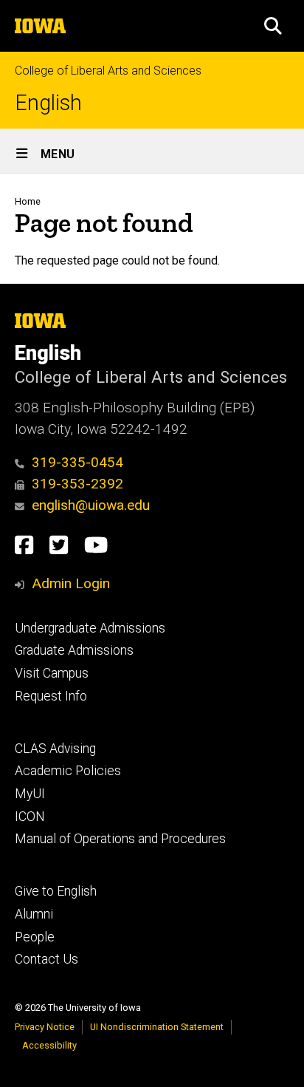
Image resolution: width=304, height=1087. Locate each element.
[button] (273, 26)
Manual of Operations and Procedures (120, 838)
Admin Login (71, 583)
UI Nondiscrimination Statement (157, 1026)
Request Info (51, 696)
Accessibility (49, 1045)
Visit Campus (52, 673)
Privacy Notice (45, 1026)
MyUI (30, 793)
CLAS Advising (55, 748)
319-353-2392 (77, 483)
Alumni (34, 914)
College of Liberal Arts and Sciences (108, 71)
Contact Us (46, 959)
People (35, 937)
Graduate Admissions (74, 650)
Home (28, 201)
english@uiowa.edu (91, 505)
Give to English (56, 891)
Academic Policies (68, 770)
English (48, 103)
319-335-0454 (77, 462)
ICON (30, 816)
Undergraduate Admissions (90, 628)
